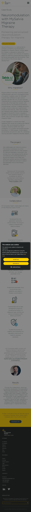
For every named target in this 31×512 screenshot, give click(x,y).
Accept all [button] (16, 259)
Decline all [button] (16, 263)
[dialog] (15, 256)
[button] (15, 267)
